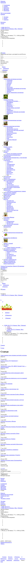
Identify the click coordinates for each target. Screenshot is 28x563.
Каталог (3, 478)
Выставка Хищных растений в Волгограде (11, 444)
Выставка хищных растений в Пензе (10, 433)
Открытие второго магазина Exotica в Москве (12, 394)
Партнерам (6, 10)
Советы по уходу (5, 495)
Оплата (5, 18)
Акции (2, 479)
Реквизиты (6, 7)
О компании (7, 5)
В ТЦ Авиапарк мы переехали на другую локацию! (14, 378)
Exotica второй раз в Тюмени (8, 438)
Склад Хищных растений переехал (9, 416)
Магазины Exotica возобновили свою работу (12, 405)
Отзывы (6, 6)
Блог (2, 497)
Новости (3, 493)
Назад (8, 326)
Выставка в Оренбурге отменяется (9, 449)
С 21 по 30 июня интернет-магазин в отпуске (12, 399)
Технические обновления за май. (9, 410)
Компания (3, 481)
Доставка (6, 17)
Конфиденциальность (6, 542)
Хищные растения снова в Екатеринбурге (11, 460)
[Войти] (1, 298)
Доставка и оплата (5, 498)
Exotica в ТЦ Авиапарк (6, 383)
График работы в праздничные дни (10, 389)
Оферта (2, 543)
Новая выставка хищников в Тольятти (10, 455)
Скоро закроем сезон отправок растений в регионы (14, 355)
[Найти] (2, 65)
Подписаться (4, 474)
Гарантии (6, 19)
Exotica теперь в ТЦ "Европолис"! (9, 360)
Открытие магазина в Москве (8, 421)
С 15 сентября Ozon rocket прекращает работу (12, 372)
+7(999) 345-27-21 (5, 27)
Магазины (6, 9)
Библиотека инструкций (7, 494)
